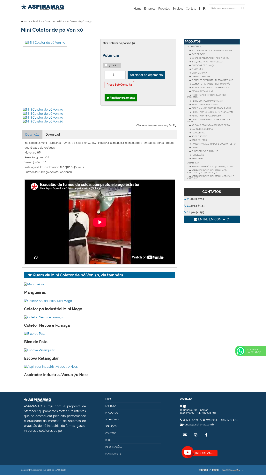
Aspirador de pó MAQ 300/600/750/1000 (212, 167)
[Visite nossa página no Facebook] (206, 435)
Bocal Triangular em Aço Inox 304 (210, 58)
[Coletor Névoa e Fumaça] (43, 317)
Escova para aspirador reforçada (210, 88)
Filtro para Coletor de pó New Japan (212, 112)
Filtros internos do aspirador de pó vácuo (209, 120)
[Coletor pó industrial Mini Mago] (48, 300)
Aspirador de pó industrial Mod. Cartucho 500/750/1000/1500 (207, 171)
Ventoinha (197, 159)
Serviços (178, 8)
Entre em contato (213, 219)
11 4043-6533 (210, 419)
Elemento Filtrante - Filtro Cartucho (212, 80)
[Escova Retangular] (39, 350)
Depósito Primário (201, 76)
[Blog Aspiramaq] (204, 9)
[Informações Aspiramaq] (199, 9)
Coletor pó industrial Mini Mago (53, 309)
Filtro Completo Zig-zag (204, 105)
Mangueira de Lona (202, 129)
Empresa (150, 8)
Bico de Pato (36, 341)
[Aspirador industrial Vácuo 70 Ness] (51, 366)
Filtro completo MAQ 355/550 (207, 101)
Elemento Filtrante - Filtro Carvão (211, 84)
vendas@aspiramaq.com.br (199, 424)
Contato (191, 8)
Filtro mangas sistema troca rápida (211, 108)
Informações (113, 447)
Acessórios (194, 46)
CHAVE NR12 (197, 69)
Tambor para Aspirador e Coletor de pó (213, 144)
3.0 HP (112, 65)
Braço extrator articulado (207, 62)
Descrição (32, 134)
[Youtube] (199, 452)
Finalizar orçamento (122, 97)
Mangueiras (35, 292)
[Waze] (184, 406)
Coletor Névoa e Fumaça (47, 325)
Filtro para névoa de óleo (206, 116)
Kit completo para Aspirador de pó (210, 125)
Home (137, 8)
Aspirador (193, 162)
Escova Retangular (41, 358)
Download (53, 134)
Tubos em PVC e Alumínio (204, 151)
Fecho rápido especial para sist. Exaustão (206, 96)
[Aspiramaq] (37, 399)
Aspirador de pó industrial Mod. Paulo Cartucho (210, 177)
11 (195, 199)
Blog (108, 440)
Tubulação (197, 155)
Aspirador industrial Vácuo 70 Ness (56, 374)
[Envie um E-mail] (185, 435)
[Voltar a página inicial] (42, 7)
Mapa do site (113, 453)
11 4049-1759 (190, 419)
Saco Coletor (199, 140)
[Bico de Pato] (35, 333)
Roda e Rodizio (199, 136)
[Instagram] (196, 435)
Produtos (164, 8)
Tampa (194, 147)
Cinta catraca (199, 73)
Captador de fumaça (202, 65)
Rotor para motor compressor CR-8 (211, 51)
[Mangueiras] (34, 284)
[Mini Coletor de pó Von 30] (45, 42)
